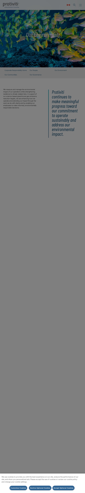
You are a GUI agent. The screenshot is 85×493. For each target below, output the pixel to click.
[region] (42, 483)
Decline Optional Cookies (40, 488)
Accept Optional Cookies (63, 488)
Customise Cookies (18, 488)
